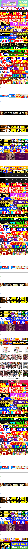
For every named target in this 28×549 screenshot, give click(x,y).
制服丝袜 (26, 175)
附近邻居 (7, 176)
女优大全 (26, 179)
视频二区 (2, 175)
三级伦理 (7, 175)
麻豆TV (12, 179)
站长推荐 (2, 176)
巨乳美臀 (17, 175)
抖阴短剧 (26, 182)
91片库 (21, 179)
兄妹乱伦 (12, 182)
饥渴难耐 (12, 176)
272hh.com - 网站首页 (6, 10)
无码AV (2, 179)
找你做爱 (17, 176)
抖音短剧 (7, 179)
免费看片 (2, 182)
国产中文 (7, 182)
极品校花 (21, 182)
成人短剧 (17, 182)
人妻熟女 (21, 175)
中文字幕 (12, 175)
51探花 (17, 179)
